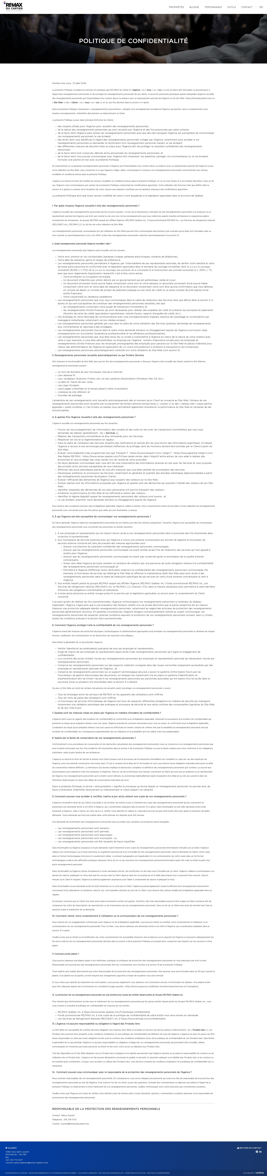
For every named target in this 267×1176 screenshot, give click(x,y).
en (261, 7)
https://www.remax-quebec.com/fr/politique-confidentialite (117, 1012)
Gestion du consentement (158, 1173)
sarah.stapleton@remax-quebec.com (31, 1163)
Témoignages (213, 7)
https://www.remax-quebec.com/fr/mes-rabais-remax (112, 456)
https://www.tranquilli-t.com (145, 453)
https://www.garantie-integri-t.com (193, 453)
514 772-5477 (16, 1160)
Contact (247, 7)
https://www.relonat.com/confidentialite (143, 1019)
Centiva (259, 1173)
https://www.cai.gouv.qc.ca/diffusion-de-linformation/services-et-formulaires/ (162, 987)
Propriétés (176, 7)
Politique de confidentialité (111, 1173)
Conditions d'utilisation (135, 1173)
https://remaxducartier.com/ (199, 98)
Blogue (194, 7)
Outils (231, 7)
